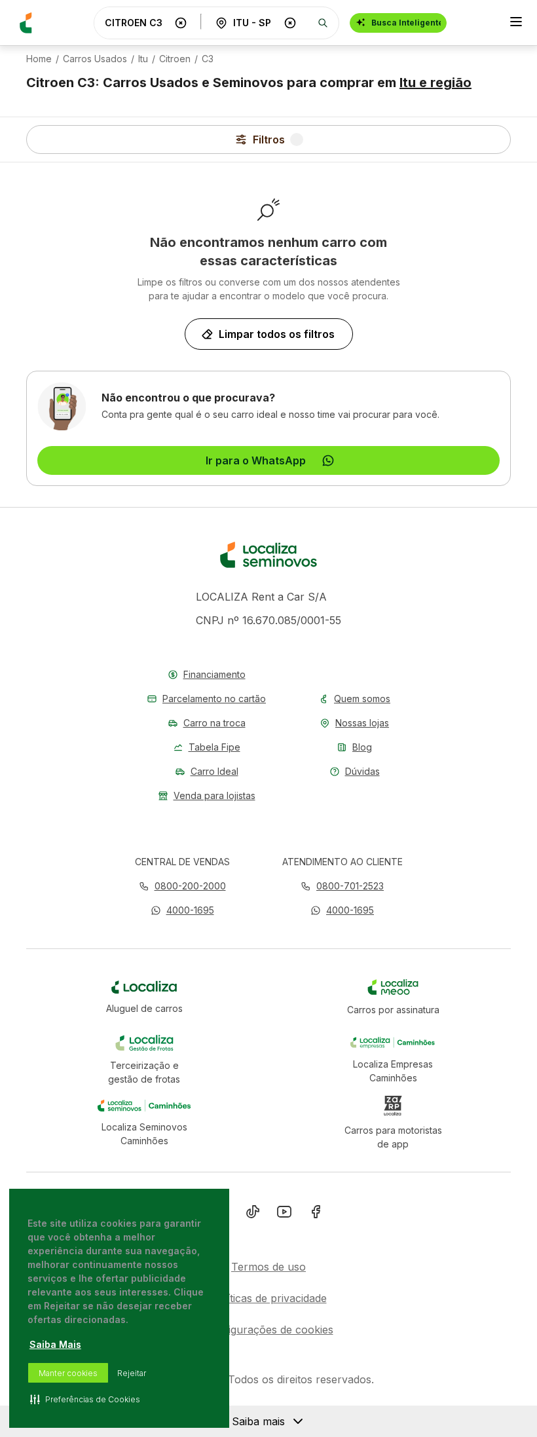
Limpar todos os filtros (277, 334)
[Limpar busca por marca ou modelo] (180, 22)
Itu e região (435, 82)
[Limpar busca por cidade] (290, 22)
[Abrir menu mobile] (516, 23)
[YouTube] (284, 1214)
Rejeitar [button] (131, 1373)
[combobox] (137, 22)
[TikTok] (253, 1214)
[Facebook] (316, 1214)
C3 (207, 59)
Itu (143, 59)
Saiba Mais (55, 1344)
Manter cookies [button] (68, 1373)
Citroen (175, 59)
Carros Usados (95, 59)
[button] (182, 910)
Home (39, 59)
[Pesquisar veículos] (322, 22)
